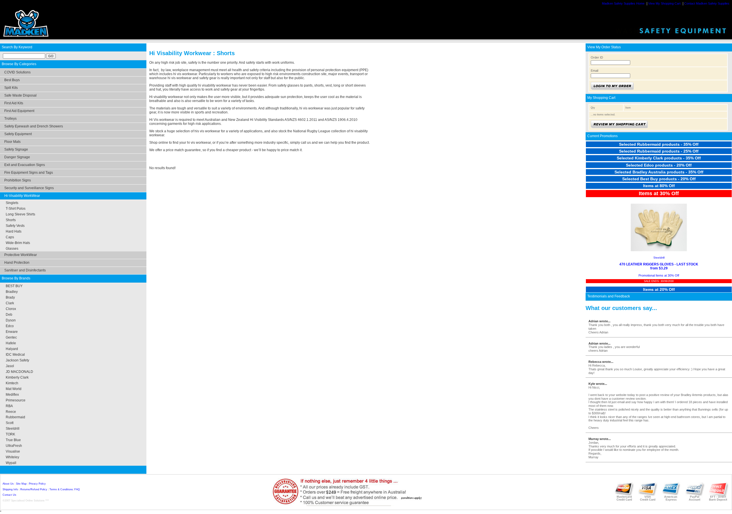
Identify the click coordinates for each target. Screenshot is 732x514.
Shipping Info (10, 489)
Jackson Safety (17, 360)
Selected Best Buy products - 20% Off (659, 179)
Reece (11, 412)
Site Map (21, 483)
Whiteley (12, 457)
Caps (10, 237)
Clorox (11, 309)
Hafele (11, 343)
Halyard (12, 349)
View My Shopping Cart (664, 3)
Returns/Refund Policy (33, 489)
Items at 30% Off (659, 193)
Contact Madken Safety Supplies (706, 3)
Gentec (11, 337)
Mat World (13, 389)
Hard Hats (13, 231)
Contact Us (9, 494)
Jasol (10, 366)
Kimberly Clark (17, 377)
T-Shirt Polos (15, 209)
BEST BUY (14, 286)
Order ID (597, 57)
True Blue (13, 440)
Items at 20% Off (659, 289)
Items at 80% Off (659, 185)
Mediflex (12, 395)
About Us (8, 483)
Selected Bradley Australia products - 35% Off (658, 172)
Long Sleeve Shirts (20, 214)
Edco (10, 326)
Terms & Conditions (61, 489)
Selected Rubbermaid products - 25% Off (659, 151)
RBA (9, 406)
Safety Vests (15, 226)
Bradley (12, 292)
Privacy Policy (37, 483)
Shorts (11, 220)
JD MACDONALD (19, 372)
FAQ (77, 489)
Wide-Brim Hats (18, 243)
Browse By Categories (19, 64)
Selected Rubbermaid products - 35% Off (659, 144)
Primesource (15, 400)
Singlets (12, 203)
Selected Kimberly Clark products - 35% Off (659, 158)
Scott (9, 423)
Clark (10, 303)
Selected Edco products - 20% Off (659, 165)
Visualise (13, 451)
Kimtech (12, 383)
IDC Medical (15, 355)
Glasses (12, 249)
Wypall (11, 463)
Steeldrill (12, 429)
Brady (10, 297)
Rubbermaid (15, 417)
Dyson (11, 320)
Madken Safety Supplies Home (623, 3)
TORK (10, 434)
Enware (12, 332)
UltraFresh (14, 446)
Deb (9, 315)
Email (594, 70)
